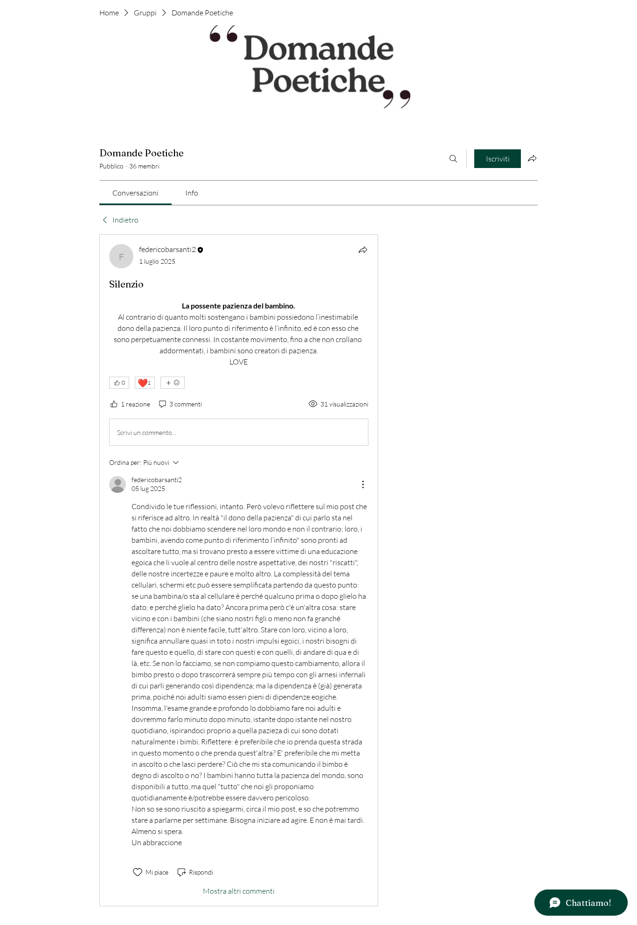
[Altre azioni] (362, 484)
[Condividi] (362, 249)
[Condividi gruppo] (532, 158)
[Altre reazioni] (172, 383)
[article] (238, 570)
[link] (135, 192)
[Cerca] (453, 158)
